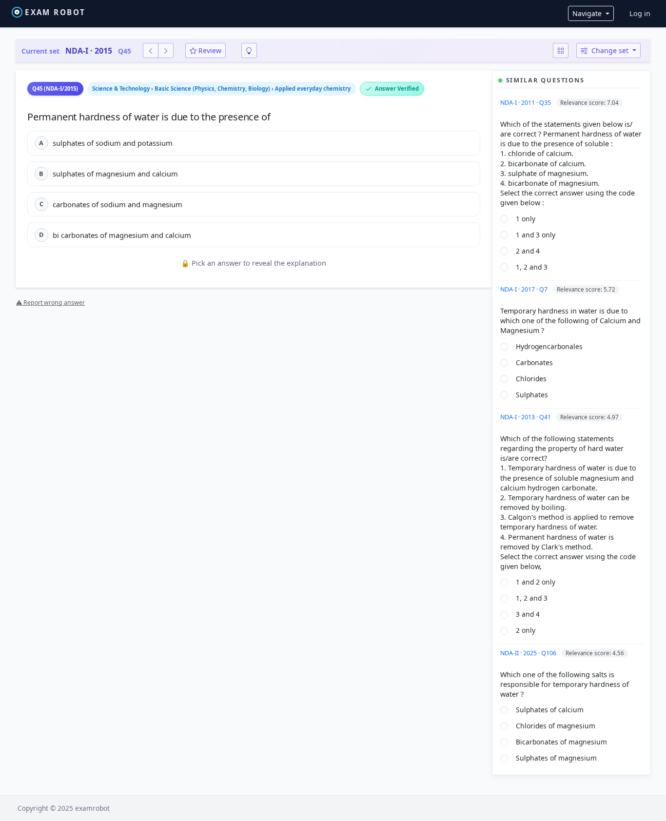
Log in (639, 13)
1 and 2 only (535, 581)
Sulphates (532, 394)
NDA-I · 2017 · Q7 (524, 289)
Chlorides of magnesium (555, 725)
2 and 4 (528, 250)
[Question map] (560, 50)
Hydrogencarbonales (549, 346)
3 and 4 (528, 614)
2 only (525, 630)
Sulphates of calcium (550, 709)
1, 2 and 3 (532, 267)
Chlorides (531, 378)
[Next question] (166, 50)
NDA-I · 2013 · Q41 (526, 417)
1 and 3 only (535, 234)
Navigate (588, 13)
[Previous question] (150, 50)
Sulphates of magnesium (556, 757)
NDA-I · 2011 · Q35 (526, 102)
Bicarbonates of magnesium (561, 741)
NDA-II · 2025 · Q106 (529, 653)
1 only (525, 218)
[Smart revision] (249, 50)
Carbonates (534, 362)
